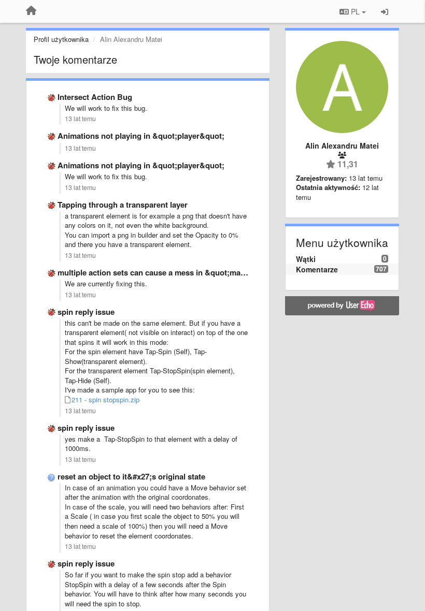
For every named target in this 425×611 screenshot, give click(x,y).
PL (355, 11)
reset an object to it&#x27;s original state (131, 476)
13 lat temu (80, 118)
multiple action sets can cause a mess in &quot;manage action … (175, 272)
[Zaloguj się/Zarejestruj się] (384, 11)
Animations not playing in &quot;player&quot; (141, 135)
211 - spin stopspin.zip (105, 399)
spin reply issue (86, 311)
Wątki (306, 259)
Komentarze (317, 269)
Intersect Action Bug (95, 97)
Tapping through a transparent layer (123, 204)
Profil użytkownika (61, 39)
